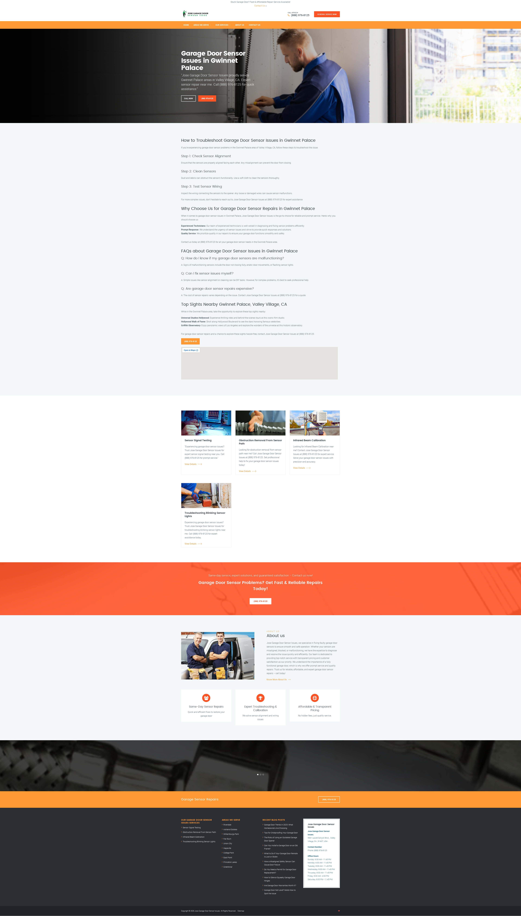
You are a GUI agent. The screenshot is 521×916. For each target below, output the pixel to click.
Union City (227, 843)
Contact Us (259, 5)
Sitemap (241, 911)
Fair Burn (227, 838)
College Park (228, 852)
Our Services (221, 25)
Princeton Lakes (230, 862)
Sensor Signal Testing (192, 827)
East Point (227, 857)
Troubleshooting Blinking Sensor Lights (199, 841)
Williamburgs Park (231, 834)
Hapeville (227, 848)
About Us (239, 25)
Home (186, 25)
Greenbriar (227, 867)
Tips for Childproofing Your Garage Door (281, 832)
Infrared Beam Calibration (193, 837)
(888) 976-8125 (300, 15)
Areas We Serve (201, 25)
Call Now (188, 98)
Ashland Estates (230, 829)
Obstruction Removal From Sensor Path (199, 832)
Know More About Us (277, 679)
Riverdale (227, 824)
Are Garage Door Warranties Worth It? (280, 885)
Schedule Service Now (327, 14)
